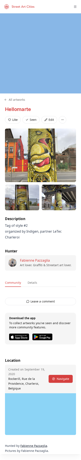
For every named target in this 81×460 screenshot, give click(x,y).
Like (15, 120)
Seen (33, 120)
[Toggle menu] (75, 7)
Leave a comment (43, 301)
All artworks (17, 100)
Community (13, 283)
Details (32, 283)
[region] (40, 53)
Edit (51, 120)
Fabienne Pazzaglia (35, 260)
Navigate (63, 379)
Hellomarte (18, 109)
